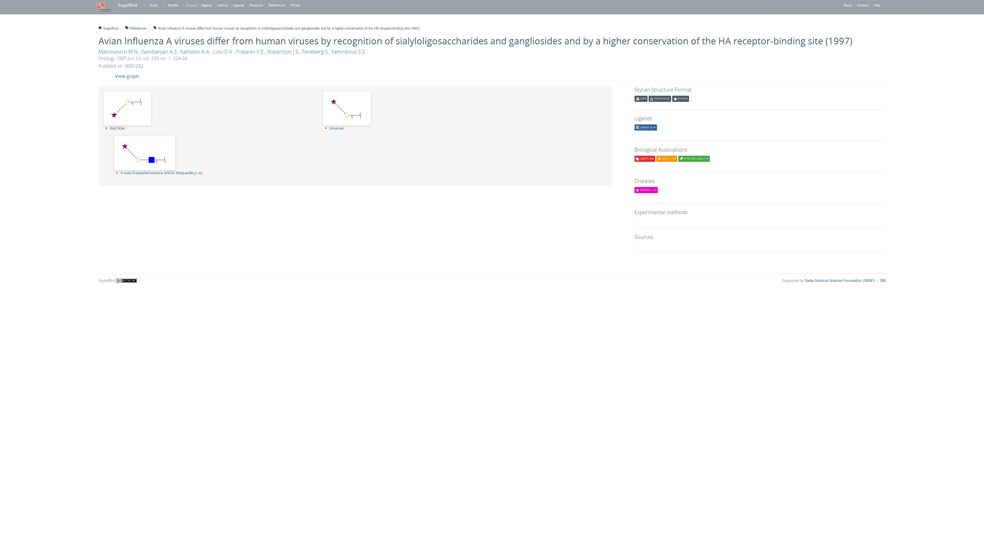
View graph (127, 76)
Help (877, 5)
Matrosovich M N (118, 51)
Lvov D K (222, 51)
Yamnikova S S (348, 51)
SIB (883, 280)
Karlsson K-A (194, 51)
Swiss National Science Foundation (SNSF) (840, 280)
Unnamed (337, 128)
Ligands (238, 5)
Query (153, 5)
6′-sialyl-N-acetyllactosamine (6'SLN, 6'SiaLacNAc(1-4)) (161, 172)
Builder (173, 5)
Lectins (222, 5)
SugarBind (127, 5)
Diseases (256, 5)
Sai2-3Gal (117, 128)
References (277, 5)
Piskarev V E (250, 51)
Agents (206, 5)
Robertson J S (282, 51)
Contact (863, 5)
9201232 (134, 66)
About (847, 5)
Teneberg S (315, 51)
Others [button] (296, 5)
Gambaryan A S (159, 51)
